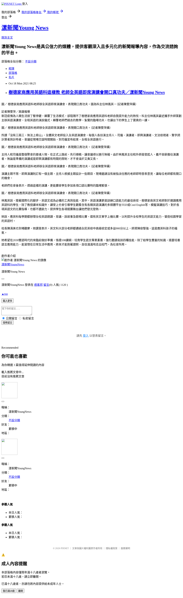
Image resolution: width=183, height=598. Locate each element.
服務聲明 (125, 548)
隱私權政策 (111, 548)
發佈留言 (7, 322)
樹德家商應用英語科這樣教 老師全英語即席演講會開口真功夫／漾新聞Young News (87, 92)
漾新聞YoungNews (12, 264)
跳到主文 (7, 37)
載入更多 (7, 301)
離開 (20, 591)
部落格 (13, 72)
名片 (11, 77)
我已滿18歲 (9, 591)
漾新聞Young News (24, 27)
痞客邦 (38, 284)
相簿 (11, 68)
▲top (4, 293)
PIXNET (65, 548)
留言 (46, 284)
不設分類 (30, 61)
